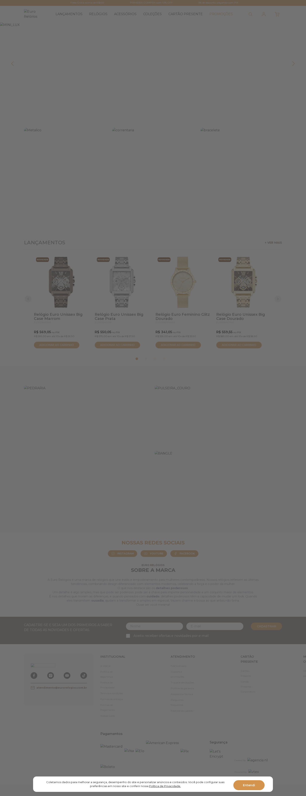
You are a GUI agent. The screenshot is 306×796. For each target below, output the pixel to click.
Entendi (249, 785)
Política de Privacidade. (165, 786)
